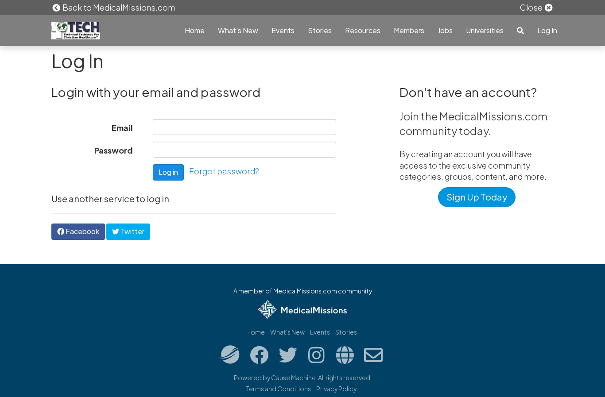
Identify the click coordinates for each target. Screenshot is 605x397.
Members (409, 30)
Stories (320, 30)
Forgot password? (224, 171)
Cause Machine (293, 378)
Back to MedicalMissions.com (118, 7)
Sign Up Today (476, 196)
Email (122, 128)
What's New (238, 30)
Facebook (81, 231)
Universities (485, 30)
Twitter (131, 231)
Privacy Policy (336, 389)
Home (195, 30)
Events (283, 30)
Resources (362, 30)
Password (113, 150)
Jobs (445, 30)
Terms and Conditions (278, 389)
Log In (547, 30)
